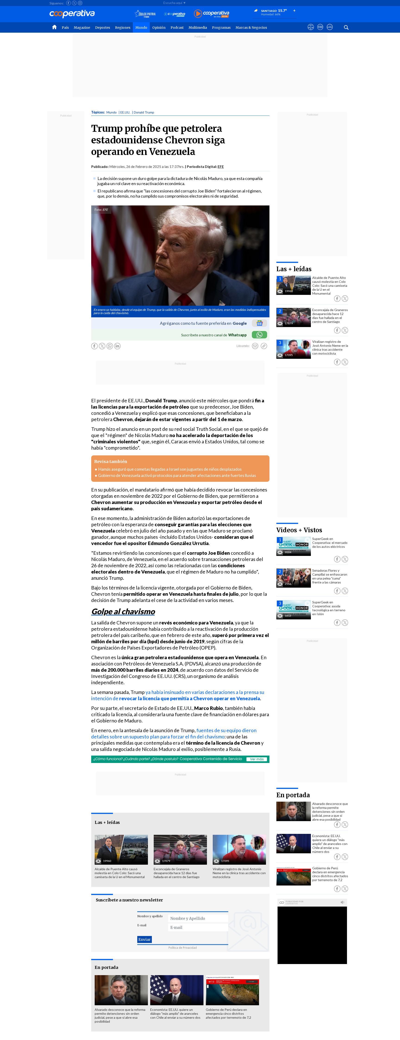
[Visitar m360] (320, 31)
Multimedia (198, 27)
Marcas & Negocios (251, 27)
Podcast (177, 27)
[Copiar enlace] (264, 346)
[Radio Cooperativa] (211, 14)
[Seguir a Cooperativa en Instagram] (80, 3)
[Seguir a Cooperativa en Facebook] (68, 3)
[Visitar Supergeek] (330, 31)
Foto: (98, 209)
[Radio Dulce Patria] (145, 14)
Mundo (141, 27)
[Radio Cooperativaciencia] (175, 14)
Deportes (102, 27)
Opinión (159, 27)
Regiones (122, 27)
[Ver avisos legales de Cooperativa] (311, 31)
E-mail (141, 925)
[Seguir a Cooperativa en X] (74, 3)
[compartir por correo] (255, 346)
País (65, 27)
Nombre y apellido (150, 916)
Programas (221, 27)
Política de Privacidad (183, 948)
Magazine (82, 27)
